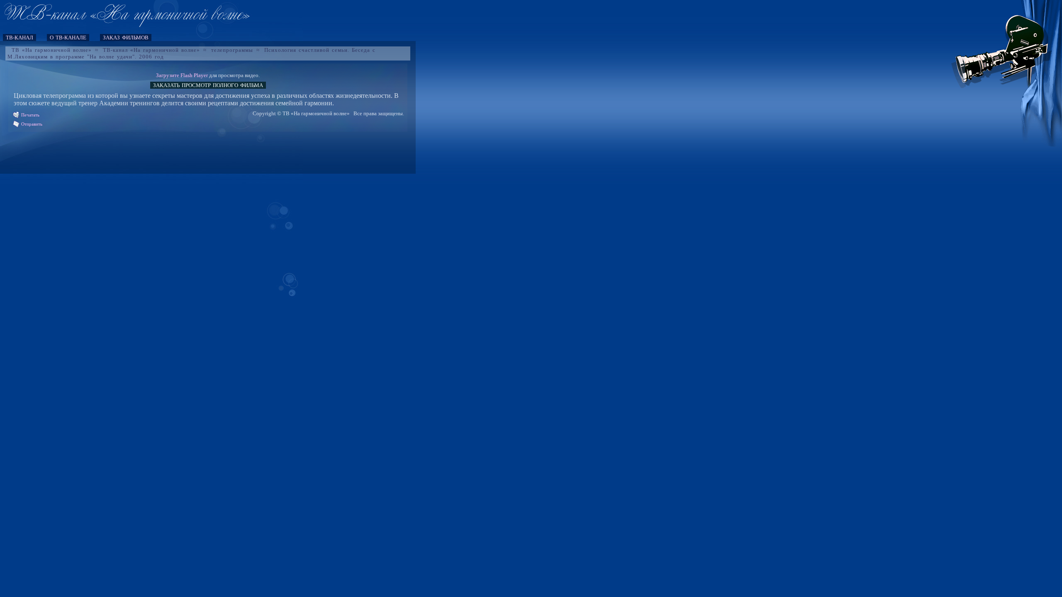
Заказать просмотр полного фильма (208, 85)
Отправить (31, 123)
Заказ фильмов (126, 37)
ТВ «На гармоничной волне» (52, 50)
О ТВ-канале (68, 37)
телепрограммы (232, 50)
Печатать (30, 114)
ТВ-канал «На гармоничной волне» (151, 50)
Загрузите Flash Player (182, 75)
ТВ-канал (19, 37)
